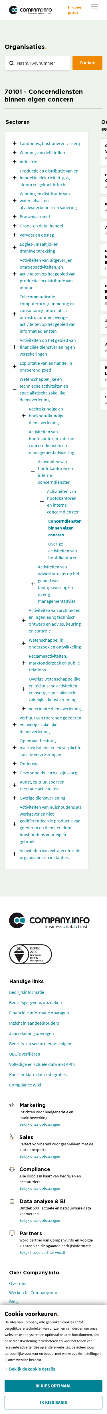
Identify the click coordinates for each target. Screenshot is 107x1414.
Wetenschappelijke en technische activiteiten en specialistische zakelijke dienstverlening (44, 389)
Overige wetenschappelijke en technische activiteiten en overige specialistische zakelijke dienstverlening (54, 689)
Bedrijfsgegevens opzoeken (35, 1002)
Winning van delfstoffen (42, 152)
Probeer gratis (75, 9)
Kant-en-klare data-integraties (38, 1074)
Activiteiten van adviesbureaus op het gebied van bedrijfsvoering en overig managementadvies (58, 584)
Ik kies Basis (53, 1402)
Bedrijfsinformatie (26, 992)
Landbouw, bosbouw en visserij (50, 143)
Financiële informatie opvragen (39, 1013)
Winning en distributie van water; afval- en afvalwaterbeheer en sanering (48, 200)
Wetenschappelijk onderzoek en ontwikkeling (55, 643)
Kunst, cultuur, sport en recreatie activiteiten (42, 785)
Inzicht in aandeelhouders (34, 1023)
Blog (13, 1301)
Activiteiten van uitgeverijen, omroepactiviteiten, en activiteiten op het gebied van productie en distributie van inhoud (48, 273)
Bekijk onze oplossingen (39, 1124)
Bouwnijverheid (35, 216)
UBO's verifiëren (24, 1054)
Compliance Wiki (25, 1085)
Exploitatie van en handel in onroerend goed (46, 366)
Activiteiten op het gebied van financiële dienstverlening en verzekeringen (48, 347)
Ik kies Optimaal (53, 1386)
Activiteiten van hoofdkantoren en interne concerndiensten (55, 472)
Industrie (28, 161)
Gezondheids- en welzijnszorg (48, 773)
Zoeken (87, 62)
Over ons (17, 1283)
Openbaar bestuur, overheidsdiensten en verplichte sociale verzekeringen (50, 747)
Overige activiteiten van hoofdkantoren (63, 550)
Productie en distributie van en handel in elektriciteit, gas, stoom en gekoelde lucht (49, 177)
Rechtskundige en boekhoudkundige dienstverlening (46, 415)
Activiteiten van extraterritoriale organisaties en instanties (50, 854)
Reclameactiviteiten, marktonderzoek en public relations (54, 663)
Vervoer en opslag (37, 235)
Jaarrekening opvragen (31, 1033)
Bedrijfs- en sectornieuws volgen (40, 1043)
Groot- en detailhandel (41, 226)
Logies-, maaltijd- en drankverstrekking (39, 247)
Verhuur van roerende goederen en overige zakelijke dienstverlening (50, 724)
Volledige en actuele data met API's (42, 1064)
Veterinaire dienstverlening (55, 708)
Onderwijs (29, 763)
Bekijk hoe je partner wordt (42, 1252)
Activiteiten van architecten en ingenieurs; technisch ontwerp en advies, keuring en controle (55, 620)
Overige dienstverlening (42, 798)
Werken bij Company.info (33, 1292)
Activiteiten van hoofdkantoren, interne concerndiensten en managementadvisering (51, 442)
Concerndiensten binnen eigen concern (65, 528)
